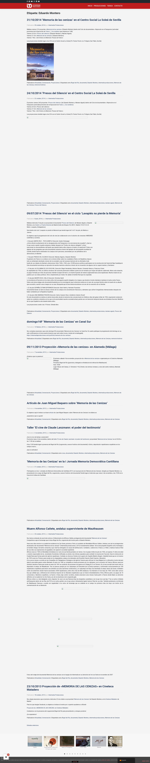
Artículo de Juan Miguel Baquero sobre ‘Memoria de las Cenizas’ (67, 403)
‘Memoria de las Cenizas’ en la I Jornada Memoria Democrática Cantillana (73, 461)
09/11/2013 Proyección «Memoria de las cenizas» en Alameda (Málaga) (71, 347)
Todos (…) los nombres (53, 31)
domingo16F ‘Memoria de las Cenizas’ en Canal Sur (59, 321)
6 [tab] (77, 754)
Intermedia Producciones (56, 25)
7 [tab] (80, 754)
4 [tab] (72, 754)
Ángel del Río (75, 83)
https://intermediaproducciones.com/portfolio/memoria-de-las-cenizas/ (49, 335)
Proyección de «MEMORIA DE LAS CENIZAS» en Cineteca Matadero (47, 708)
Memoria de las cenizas (54, 29)
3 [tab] (70, 754)
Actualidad (38, 83)
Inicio (90, 6)
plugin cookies (145, 761)
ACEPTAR (75, 761)
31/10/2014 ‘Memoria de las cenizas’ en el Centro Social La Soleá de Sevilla (74, 19)
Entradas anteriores (33, 725)
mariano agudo (109, 203)
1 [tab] (64, 754)
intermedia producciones (105, 83)
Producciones (100, 6)
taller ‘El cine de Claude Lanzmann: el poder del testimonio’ (71, 439)
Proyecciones (55, 83)
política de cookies (105, 760)
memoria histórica (40, 85)
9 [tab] (85, 754)
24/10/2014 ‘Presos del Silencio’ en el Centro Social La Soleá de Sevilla (71, 93)
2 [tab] (67, 754)
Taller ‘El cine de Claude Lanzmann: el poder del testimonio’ (64, 427)
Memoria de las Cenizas (103, 338)
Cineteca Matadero (111, 699)
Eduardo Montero (92, 83)
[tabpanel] (35, 744)
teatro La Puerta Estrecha (43, 225)
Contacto (118, 6)
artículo (51, 412)
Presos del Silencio (41, 205)
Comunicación (46, 83)
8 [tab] (83, 754)
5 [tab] (75, 754)
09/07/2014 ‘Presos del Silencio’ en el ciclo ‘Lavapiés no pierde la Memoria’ (74, 213)
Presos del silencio (43, 33)
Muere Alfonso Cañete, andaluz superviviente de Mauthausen (65, 528)
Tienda (110, 6)
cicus (63, 453)
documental (83, 83)
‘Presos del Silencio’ (68, 223)
